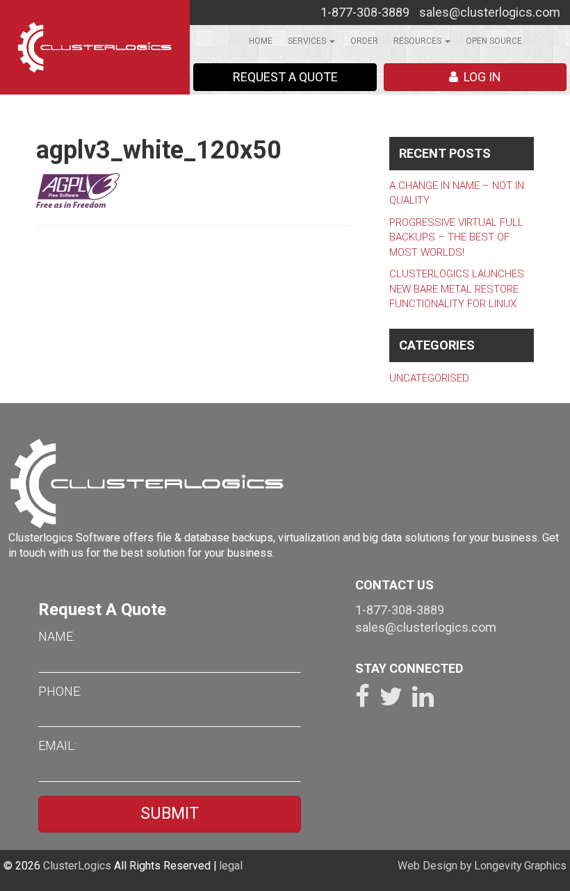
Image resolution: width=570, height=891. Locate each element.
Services (308, 41)
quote (285, 77)
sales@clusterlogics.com (489, 12)
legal (231, 865)
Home (260, 41)
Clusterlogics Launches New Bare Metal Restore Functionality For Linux (456, 289)
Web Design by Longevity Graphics (482, 865)
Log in (479, 77)
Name (55, 636)
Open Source (494, 41)
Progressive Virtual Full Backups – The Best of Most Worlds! (456, 237)
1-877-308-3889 (364, 12)
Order (364, 41)
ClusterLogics (77, 865)
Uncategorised (429, 378)
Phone (59, 691)
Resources (418, 41)
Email (56, 745)
